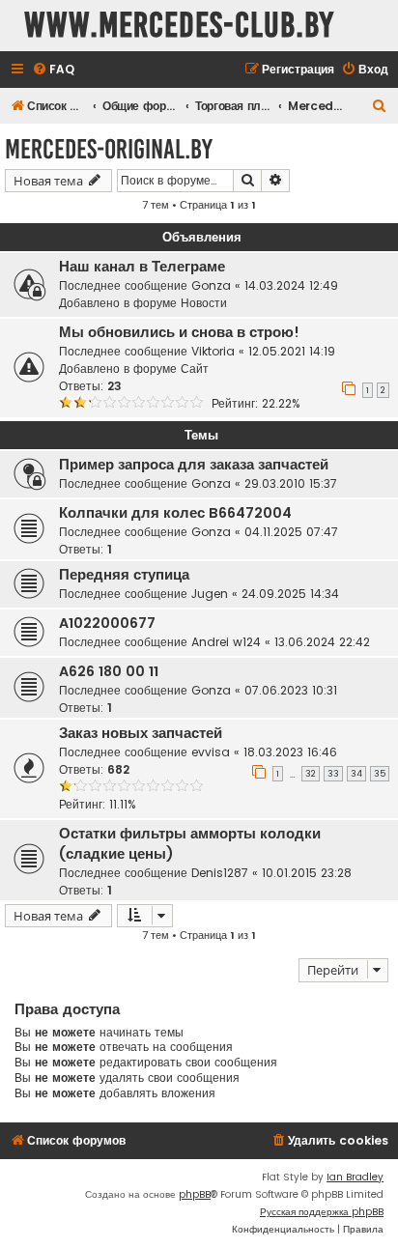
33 (333, 774)
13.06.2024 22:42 (322, 642)
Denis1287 (219, 873)
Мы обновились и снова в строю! (179, 332)
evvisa (210, 752)
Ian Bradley (355, 1177)
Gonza (211, 285)
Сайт (195, 368)
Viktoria (213, 351)
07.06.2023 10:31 (290, 690)
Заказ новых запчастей (140, 733)
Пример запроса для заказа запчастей (193, 464)
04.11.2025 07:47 (291, 532)
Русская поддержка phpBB (322, 1212)
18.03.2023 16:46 (290, 752)
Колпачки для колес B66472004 (175, 513)
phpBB (195, 1194)
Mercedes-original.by (109, 149)
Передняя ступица (124, 574)
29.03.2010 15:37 (290, 483)
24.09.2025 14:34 (290, 593)
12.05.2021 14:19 (291, 351)
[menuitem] (53, 70)
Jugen (209, 593)
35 (379, 774)
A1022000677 (107, 623)
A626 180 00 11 (108, 671)
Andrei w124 (226, 642)
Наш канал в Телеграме (142, 266)
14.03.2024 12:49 (291, 285)
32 (310, 774)
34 (356, 774)
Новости (204, 303)
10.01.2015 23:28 (307, 873)
